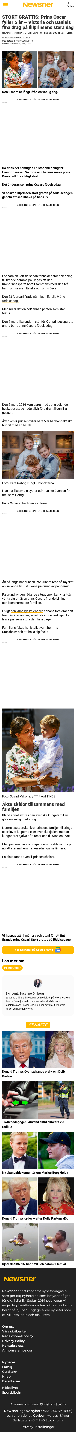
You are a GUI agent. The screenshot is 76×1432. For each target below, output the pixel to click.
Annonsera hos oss (17, 1350)
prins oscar (12, 968)
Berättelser (11, 1381)
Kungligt (18, 33)
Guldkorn (9, 1372)
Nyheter (8, 1362)
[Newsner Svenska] (38, 5)
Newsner (6, 33)
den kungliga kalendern (27, 611)
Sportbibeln (11, 1392)
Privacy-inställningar (38, 1427)
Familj (7, 1367)
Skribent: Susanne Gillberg (16, 38)
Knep (6, 1376)
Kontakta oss (13, 1346)
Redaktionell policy (17, 1336)
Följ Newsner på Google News (34, 949)
